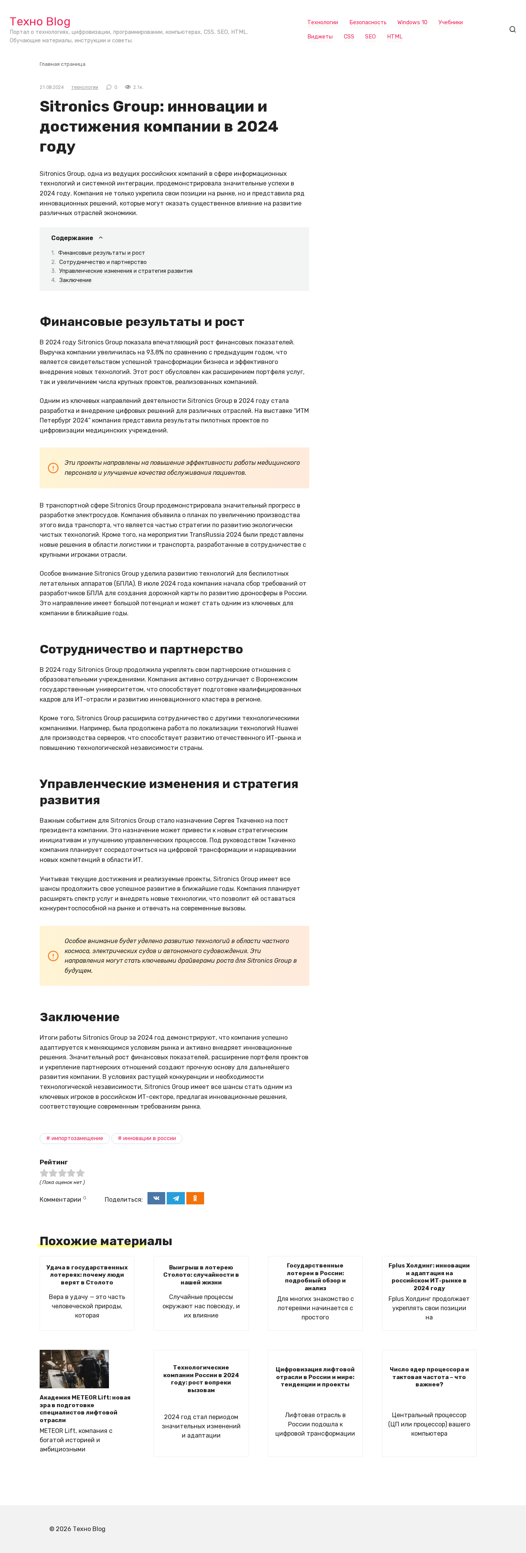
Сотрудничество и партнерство (103, 262)
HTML (395, 36)
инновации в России (149, 1138)
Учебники (451, 22)
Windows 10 (412, 22)
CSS (349, 36)
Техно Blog (40, 21)
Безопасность (368, 22)
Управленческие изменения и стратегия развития (126, 270)
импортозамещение (77, 1138)
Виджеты (320, 36)
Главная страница (62, 64)
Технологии (322, 22)
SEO (370, 36)
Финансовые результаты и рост (101, 252)
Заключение (75, 280)
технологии (84, 87)
